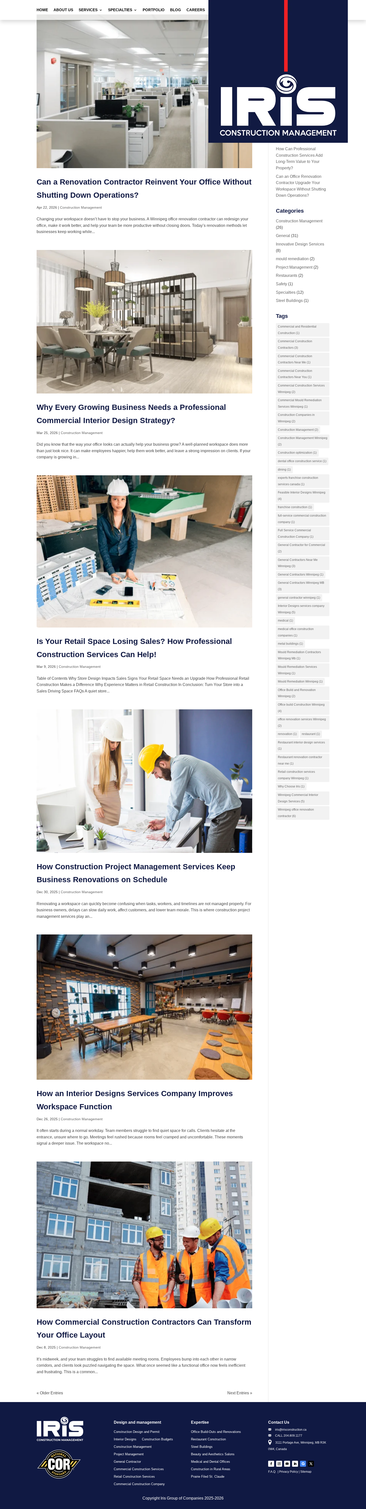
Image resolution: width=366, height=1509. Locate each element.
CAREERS (195, 10)
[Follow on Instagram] (279, 1464)
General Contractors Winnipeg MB (301, 586)
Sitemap (305, 1471)
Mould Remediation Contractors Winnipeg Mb (299, 655)
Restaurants (286, 275)
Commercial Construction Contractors (295, 344)
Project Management (294, 267)
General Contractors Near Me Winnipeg (298, 563)
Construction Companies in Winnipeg (296, 418)
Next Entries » (239, 1393)
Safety (281, 284)
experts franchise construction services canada (298, 481)
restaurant (311, 734)
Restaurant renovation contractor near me (300, 760)
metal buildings (290, 643)
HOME (42, 10)
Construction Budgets (157, 1439)
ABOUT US (63, 10)
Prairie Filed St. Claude (207, 1476)
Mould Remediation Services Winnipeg (297, 670)
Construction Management (81, 207)
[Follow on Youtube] (287, 1464)
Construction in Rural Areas (210, 1469)
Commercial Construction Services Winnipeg (301, 389)
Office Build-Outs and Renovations (216, 1432)
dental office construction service (302, 461)
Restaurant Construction (208, 1439)
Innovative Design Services (300, 244)
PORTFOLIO (154, 10)
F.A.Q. (272, 1471)
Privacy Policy (288, 1471)
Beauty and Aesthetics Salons (213, 1454)
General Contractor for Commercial (301, 548)
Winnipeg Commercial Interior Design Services (298, 798)
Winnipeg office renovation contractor (296, 813)
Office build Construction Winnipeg (301, 708)
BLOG (175, 10)
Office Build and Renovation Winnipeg (297, 693)
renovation (287, 734)
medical (285, 620)
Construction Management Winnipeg (302, 441)
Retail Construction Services (134, 1476)
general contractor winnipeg (299, 597)
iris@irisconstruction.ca (290, 1429)
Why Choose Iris (291, 786)
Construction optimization (297, 452)
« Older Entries (50, 1393)
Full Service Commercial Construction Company (295, 533)
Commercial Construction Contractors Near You (295, 374)
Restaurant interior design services (301, 746)
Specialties (286, 292)
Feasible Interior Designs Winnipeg (301, 496)
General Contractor (127, 1461)
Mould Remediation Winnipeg (300, 681)
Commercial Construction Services (139, 1469)
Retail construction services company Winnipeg (296, 775)
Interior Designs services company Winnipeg (301, 609)
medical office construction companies (296, 632)
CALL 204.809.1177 (288, 1435)
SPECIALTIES (120, 10)
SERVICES (88, 10)
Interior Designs (125, 1439)
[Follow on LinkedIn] (295, 1464)
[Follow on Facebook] (271, 1464)
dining (284, 469)
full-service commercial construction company (302, 519)
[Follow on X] (311, 1464)
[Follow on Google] (303, 1464)
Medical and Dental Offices (210, 1461)
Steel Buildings (289, 300)
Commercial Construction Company (139, 1484)
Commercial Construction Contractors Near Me (295, 359)
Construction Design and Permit (137, 1432)
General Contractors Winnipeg (300, 574)
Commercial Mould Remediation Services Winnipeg (300, 403)
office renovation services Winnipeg (302, 723)
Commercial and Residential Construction (297, 330)
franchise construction (295, 507)
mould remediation (292, 259)
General (283, 236)
